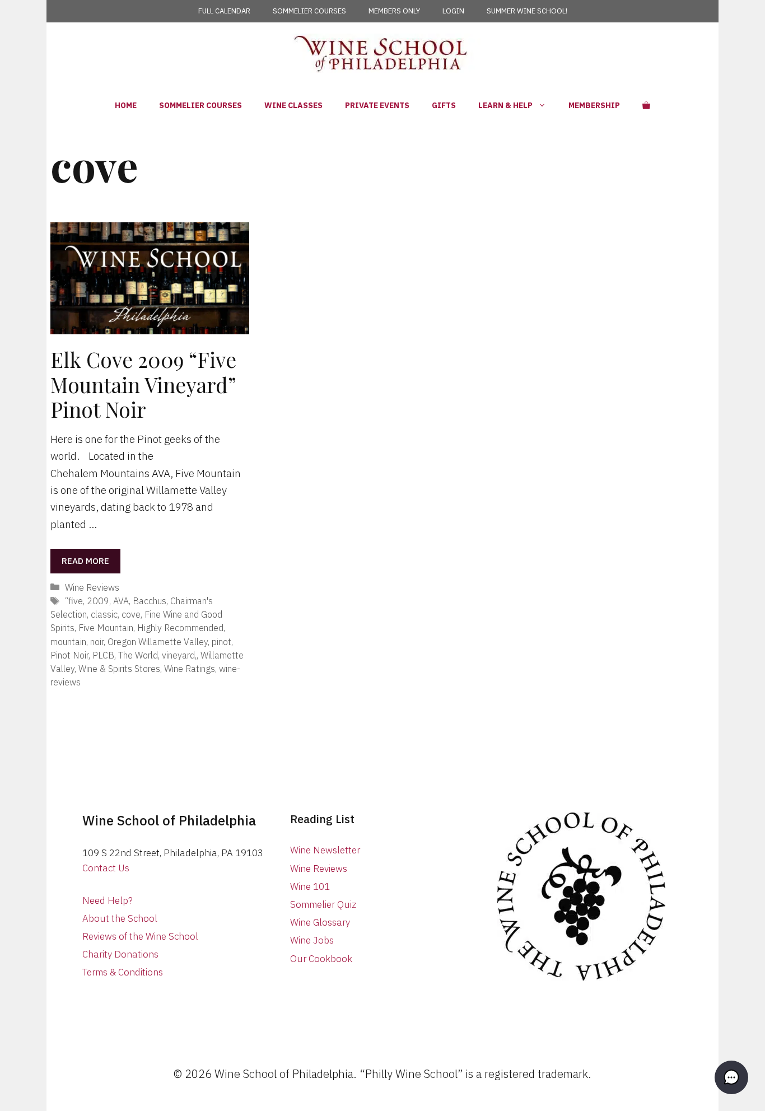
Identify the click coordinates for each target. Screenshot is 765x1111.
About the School (119, 918)
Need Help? (107, 900)
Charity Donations (120, 954)
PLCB (103, 655)
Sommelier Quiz (323, 904)
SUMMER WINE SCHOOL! (527, 11)
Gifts (444, 105)
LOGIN (453, 11)
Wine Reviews (92, 587)
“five (74, 600)
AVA (121, 600)
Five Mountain (105, 627)
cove (131, 614)
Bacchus (149, 600)
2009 (98, 600)
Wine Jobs (312, 940)
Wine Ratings (189, 668)
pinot (221, 641)
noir (97, 641)
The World (138, 655)
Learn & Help (505, 105)
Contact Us (105, 868)
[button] (731, 1077)
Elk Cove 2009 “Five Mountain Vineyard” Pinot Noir (143, 384)
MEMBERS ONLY (394, 11)
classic (104, 614)
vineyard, (179, 655)
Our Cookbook (321, 959)
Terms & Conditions (122, 972)
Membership (594, 105)
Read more (85, 561)
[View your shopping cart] (646, 105)
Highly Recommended (180, 627)
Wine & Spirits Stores (119, 668)
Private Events (377, 105)
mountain (68, 641)
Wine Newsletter (325, 850)
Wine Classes (293, 105)
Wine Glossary (320, 922)
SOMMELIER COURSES (309, 11)
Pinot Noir (69, 655)
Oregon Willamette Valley (158, 641)
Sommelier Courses (200, 105)
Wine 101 (310, 886)
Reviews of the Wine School (140, 936)
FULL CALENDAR (224, 11)
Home (126, 105)
